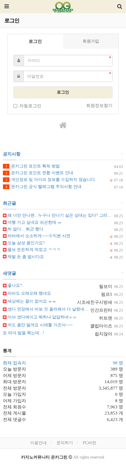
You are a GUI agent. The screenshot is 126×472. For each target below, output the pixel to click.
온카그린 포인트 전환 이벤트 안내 (39, 173)
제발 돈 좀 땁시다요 (25, 256)
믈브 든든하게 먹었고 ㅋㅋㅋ (33, 249)
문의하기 (65, 443)
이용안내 (38, 443)
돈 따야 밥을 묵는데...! (23, 333)
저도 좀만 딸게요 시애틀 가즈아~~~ (39, 325)
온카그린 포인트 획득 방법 (33, 166)
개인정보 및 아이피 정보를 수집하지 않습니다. (51, 179)
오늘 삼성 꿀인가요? (25, 243)
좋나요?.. (15, 285)
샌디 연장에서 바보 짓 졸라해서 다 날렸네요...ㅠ (51, 309)
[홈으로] (63, 125)
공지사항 (12, 154)
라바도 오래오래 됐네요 (28, 293)
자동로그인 (30, 105)
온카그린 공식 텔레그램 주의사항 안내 (43, 186)
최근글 (9, 203)
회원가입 (91, 41)
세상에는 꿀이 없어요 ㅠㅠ (31, 301)
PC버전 (89, 443)
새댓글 (9, 273)
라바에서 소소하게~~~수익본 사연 (38, 236)
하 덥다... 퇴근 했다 (24, 229)
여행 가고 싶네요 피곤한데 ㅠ (34, 222)
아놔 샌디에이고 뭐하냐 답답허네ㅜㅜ (41, 317)
